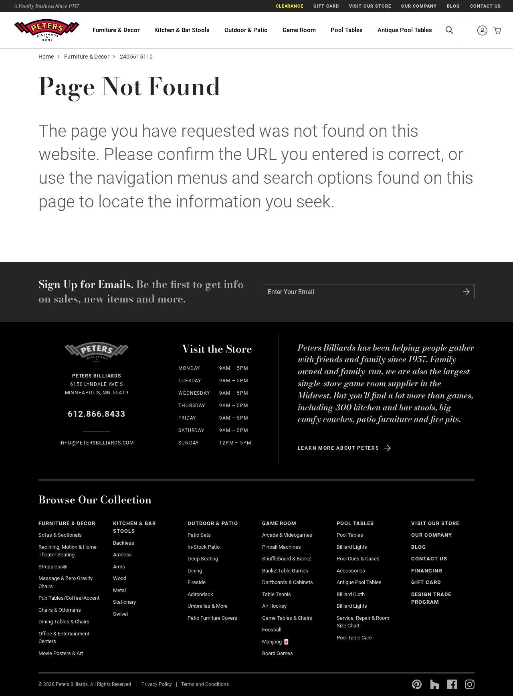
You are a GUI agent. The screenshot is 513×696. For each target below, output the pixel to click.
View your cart (495, 30)
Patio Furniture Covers (212, 618)
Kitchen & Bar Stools (182, 30)
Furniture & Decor (116, 30)
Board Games (277, 653)
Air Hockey (274, 606)
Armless (122, 555)
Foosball (271, 630)
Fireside (197, 582)
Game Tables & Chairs (287, 618)
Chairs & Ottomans (59, 610)
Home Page (46, 29)
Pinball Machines (281, 547)
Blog (453, 6)
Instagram (470, 684)
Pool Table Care (354, 638)
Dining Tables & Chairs (63, 622)
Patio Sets (199, 535)
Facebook (452, 684)
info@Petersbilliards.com (96, 443)
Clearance (290, 6)
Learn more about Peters (338, 448)
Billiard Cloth (351, 594)
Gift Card (326, 6)
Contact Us (485, 6)
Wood (119, 578)
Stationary (124, 602)
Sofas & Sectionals (60, 535)
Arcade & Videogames (287, 535)
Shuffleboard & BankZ (286, 559)
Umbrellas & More (208, 606)
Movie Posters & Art (60, 653)
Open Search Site (449, 30)
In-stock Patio (204, 547)
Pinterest (417, 684)
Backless (123, 543)
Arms (119, 567)
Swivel (120, 614)
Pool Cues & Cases (358, 559)
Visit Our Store (370, 6)
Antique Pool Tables (405, 30)
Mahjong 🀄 (275, 642)
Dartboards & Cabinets (287, 582)
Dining (195, 571)
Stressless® (52, 567)
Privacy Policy (156, 684)
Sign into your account (482, 30)
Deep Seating (203, 559)
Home (46, 56)
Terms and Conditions (205, 684)
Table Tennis (276, 594)
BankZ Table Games (285, 571)
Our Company (419, 6)
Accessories (351, 571)
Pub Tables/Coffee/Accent (68, 598)
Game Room (299, 30)
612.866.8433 (97, 414)
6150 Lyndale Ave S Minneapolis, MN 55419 (97, 384)
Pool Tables (347, 30)
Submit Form (466, 291)
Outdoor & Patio (246, 30)
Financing (426, 571)
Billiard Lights (352, 547)
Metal (119, 590)
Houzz (434, 684)
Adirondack (200, 594)
